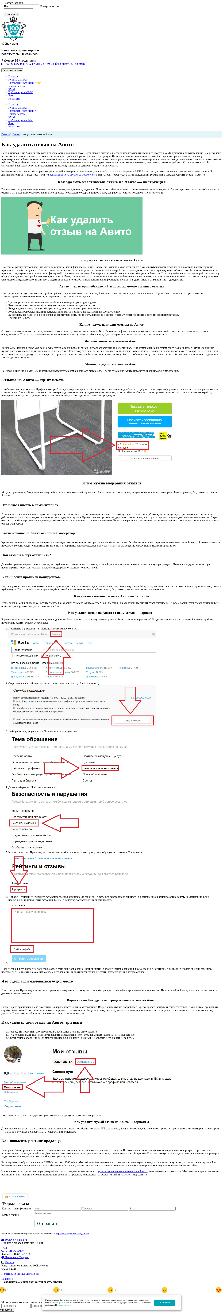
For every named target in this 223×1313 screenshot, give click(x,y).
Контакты (14, 98)
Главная (13, 76)
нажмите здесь (65, 1305)
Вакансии (7, 1278)
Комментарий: (10, 1214)
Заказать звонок (12, 70)
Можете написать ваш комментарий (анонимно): (30, 1302)
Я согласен (165, 1302)
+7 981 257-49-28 (42, 64)
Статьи (16, 134)
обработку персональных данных (72, 1233)
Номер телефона (49, 6)
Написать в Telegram (71, 64)
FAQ (4, 1247)
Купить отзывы (17, 79)
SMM (11, 89)
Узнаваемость (16, 86)
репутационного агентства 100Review (72, 174)
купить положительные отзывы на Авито (122, 1171)
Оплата (9, 1262)
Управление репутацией (22, 82)
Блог (11, 95)
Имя (6, 6)
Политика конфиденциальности (20, 1273)
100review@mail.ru (16, 64)
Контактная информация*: (17, 1208)
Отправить (11, 14)
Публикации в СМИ (20, 92)
